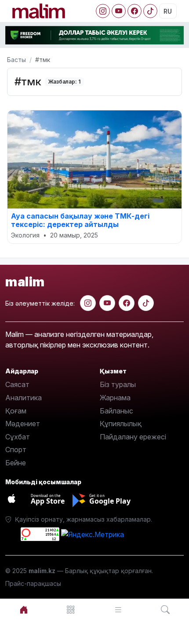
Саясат (17, 384)
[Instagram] (103, 11)
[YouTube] (119, 11)
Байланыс (116, 410)
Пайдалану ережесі (133, 436)
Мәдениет (22, 423)
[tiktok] (146, 303)
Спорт (15, 449)
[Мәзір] (71, 610)
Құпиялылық (121, 423)
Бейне (15, 462)
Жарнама (115, 397)
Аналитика (23, 397)
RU (168, 11)
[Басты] (23, 610)
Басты (16, 59)
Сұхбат (17, 436)
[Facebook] (134, 11)
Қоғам (15, 410)
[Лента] (118, 610)
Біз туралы (118, 384)
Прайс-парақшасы (33, 583)
